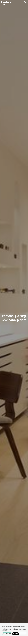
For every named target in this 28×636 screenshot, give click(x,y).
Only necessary (7, 633)
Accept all (15, 633)
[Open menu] (25, 2)
